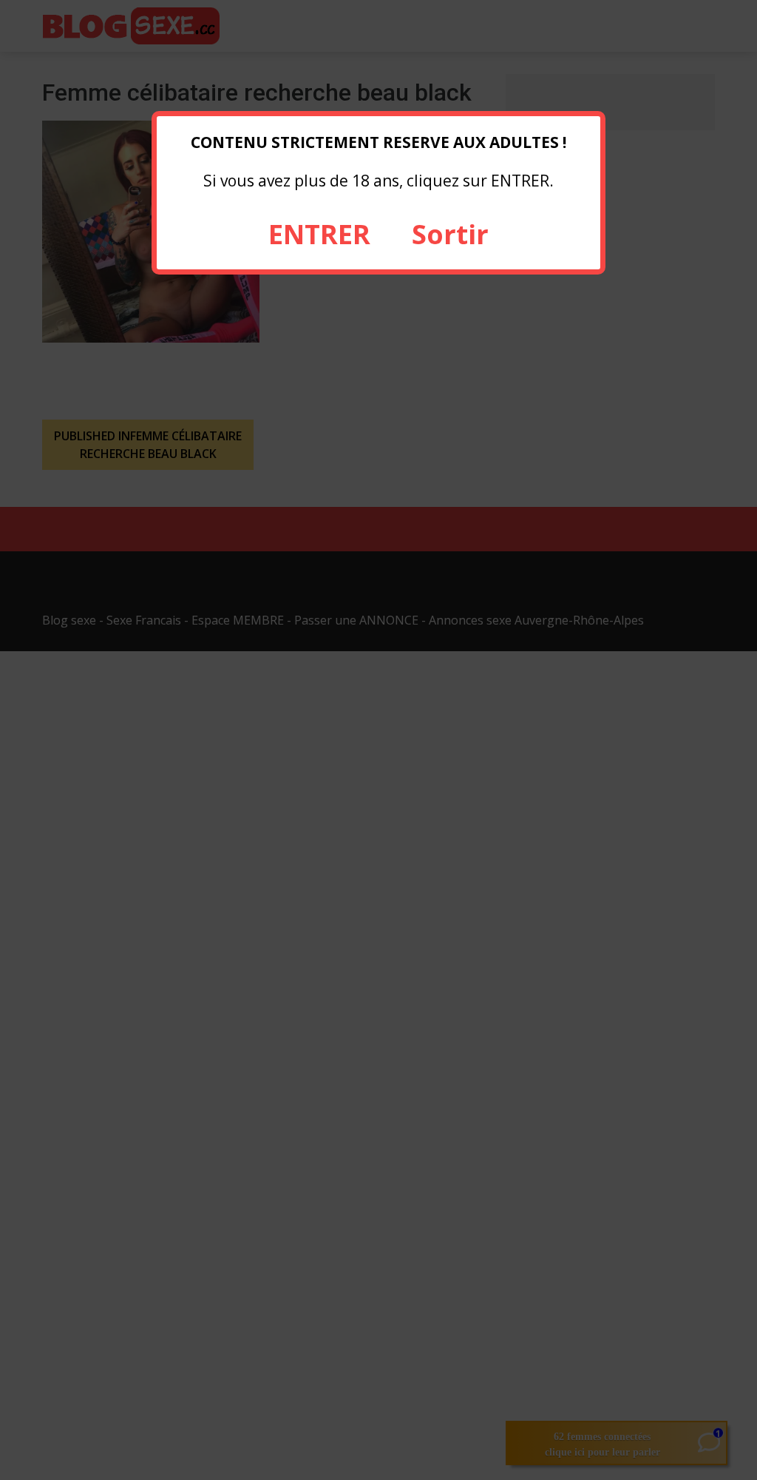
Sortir (450, 234)
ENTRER (319, 234)
